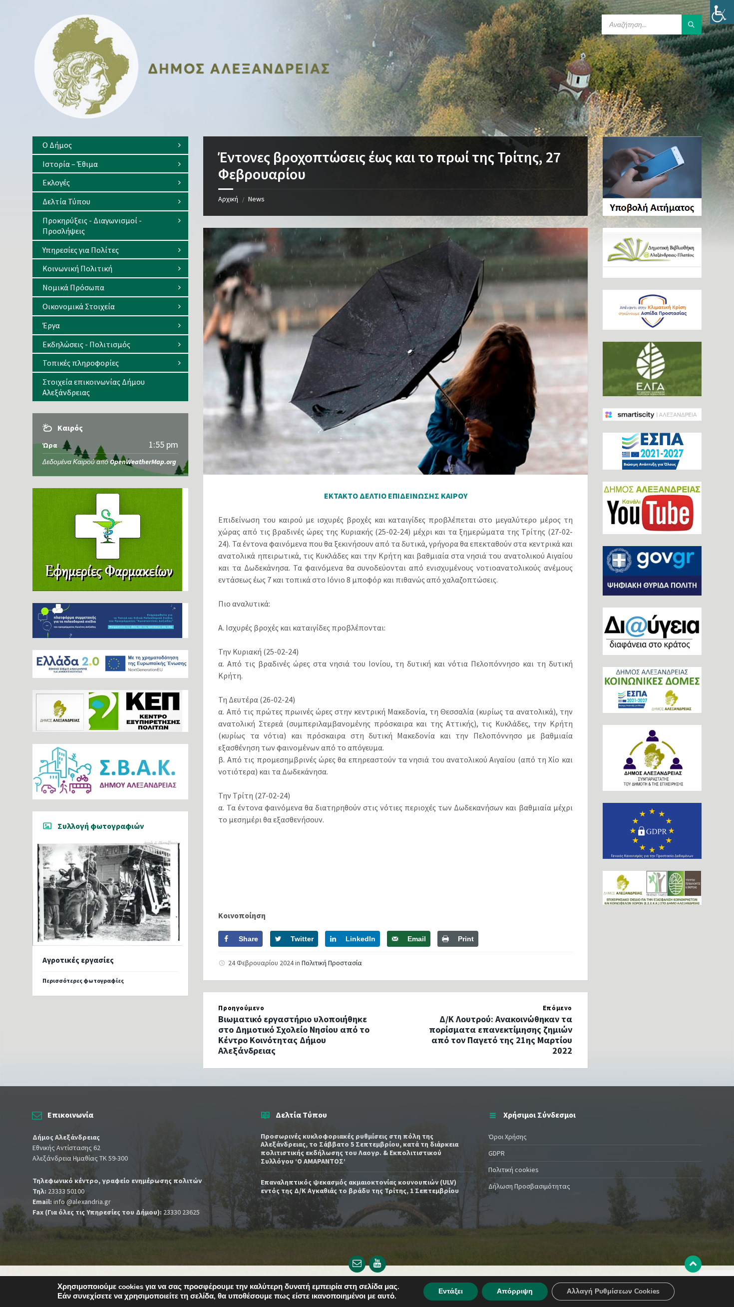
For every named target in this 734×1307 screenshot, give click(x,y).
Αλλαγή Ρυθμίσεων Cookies (613, 1291)
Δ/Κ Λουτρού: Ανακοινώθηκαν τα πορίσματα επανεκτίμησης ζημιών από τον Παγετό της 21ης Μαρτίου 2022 (500, 1034)
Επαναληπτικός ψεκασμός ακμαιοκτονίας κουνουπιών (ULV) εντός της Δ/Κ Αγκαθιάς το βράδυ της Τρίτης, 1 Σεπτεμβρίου (360, 1186)
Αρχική (228, 198)
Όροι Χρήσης (507, 1136)
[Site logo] (182, 116)
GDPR (496, 1153)
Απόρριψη (515, 1291)
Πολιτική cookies (513, 1169)
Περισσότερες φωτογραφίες (83, 980)
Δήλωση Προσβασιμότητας (529, 1186)
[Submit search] (692, 24)
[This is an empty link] (693, 1264)
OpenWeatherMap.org (143, 461)
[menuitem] (110, 145)
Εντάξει (450, 1291)
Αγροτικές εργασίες (78, 960)
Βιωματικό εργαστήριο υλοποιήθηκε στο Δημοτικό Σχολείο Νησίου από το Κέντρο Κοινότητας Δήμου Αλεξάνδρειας (293, 1034)
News (256, 198)
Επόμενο (557, 1008)
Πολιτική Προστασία (332, 962)
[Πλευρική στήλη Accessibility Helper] (722, 12)
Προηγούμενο (241, 1008)
